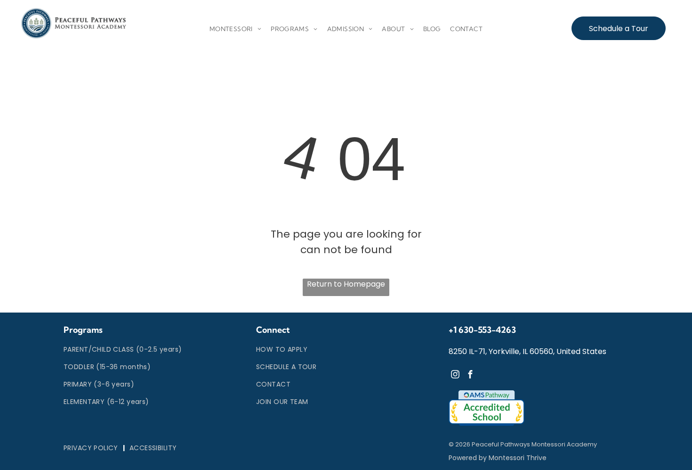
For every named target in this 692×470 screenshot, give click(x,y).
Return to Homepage (346, 284)
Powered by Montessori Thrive (498, 457)
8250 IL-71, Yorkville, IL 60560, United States (527, 351)
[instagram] (455, 375)
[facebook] (470, 375)
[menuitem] (235, 29)
